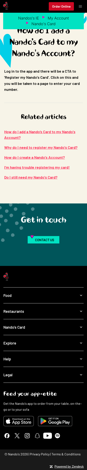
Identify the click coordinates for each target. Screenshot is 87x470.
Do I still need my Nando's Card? (30, 177)
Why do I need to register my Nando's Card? (40, 147)
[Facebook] (7, 435)
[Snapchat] (37, 435)
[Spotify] (57, 435)
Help (7, 359)
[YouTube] (47, 435)
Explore (9, 343)
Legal (7, 374)
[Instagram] (27, 435)
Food (7, 295)
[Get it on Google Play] (55, 421)
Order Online (61, 6)
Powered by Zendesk (69, 466)
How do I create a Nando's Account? (34, 157)
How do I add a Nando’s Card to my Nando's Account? (39, 134)
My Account (58, 18)
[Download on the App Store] (18, 421)
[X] (17, 435)
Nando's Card (43, 24)
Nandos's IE (28, 18)
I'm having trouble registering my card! (37, 167)
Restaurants (13, 311)
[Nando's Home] (5, 6)
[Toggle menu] (80, 6)
